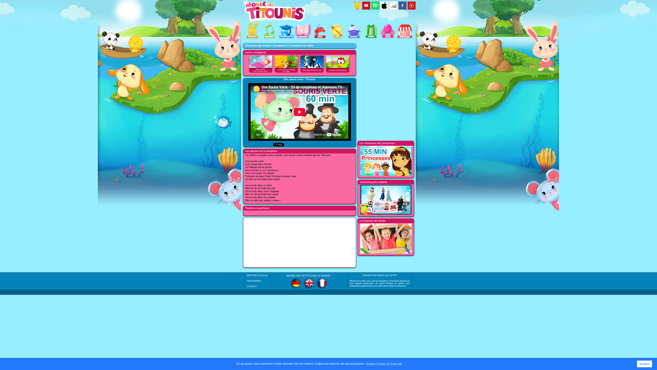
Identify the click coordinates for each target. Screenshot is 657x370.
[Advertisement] (299, 243)
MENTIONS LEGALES (257, 275)
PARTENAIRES (254, 281)
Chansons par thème (257, 45)
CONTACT (252, 286)
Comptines (279, 45)
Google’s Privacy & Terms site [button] (384, 363)
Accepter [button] (644, 363)
